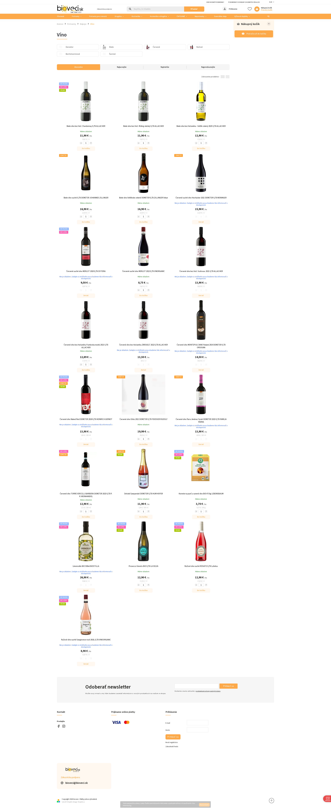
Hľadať (194, 9)
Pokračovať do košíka (256, 33)
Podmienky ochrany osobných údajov (244, 2)
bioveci (63, 726)
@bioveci (58, 726)
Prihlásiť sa (228, 686)
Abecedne (78, 67)
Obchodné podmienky (215, 2)
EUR (270, 2)
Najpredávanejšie (208, 67)
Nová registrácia (172, 742)
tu (130, 805)
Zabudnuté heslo (172, 746)
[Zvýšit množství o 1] (91, 143)
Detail (201, 222)
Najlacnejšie (121, 67)
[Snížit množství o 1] (81, 143)
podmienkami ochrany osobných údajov (208, 691)
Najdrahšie (165, 67)
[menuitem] (62, 16)
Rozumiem (204, 805)
